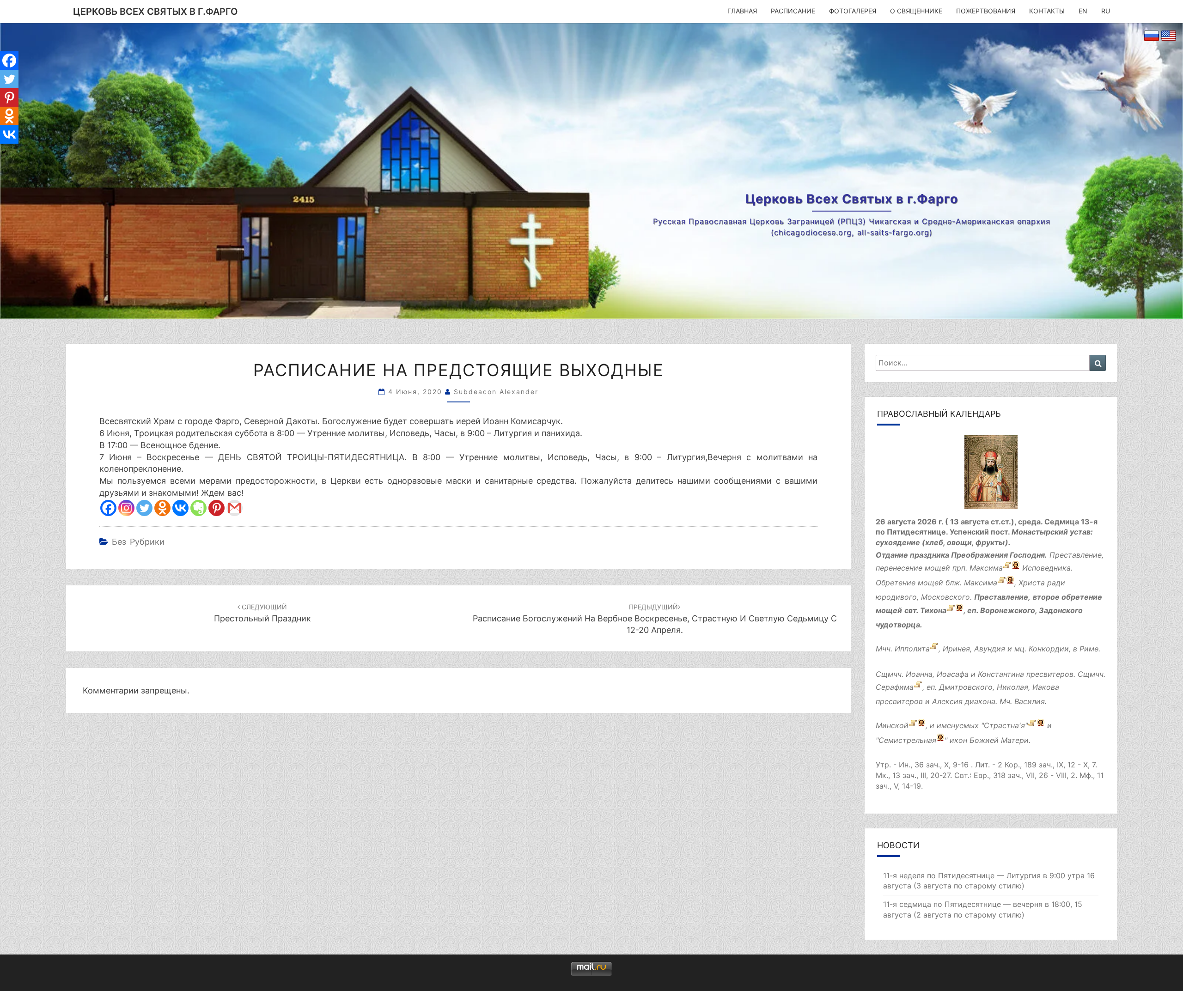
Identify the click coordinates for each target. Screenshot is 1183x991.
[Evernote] (198, 508)
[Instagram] (126, 508)
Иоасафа (953, 674)
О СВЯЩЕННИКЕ (916, 11)
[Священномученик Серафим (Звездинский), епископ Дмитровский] (918, 687)
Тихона (933, 610)
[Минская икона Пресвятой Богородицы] (913, 725)
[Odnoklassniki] (162, 508)
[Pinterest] (216, 508)
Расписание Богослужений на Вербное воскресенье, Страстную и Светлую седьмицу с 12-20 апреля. (655, 619)
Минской (892, 725)
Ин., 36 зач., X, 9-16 (934, 764)
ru (1105, 11)
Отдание (892, 554)
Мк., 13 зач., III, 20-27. (914, 775)
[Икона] (991, 475)
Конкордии (1049, 648)
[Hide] (3, 152)
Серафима (895, 687)
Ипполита (912, 648)
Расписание (793, 11)
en (1083, 11)
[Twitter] (144, 508)
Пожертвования (985, 11)
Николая (1012, 687)
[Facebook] (108, 508)
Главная (742, 11)
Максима (986, 568)
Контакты (1047, 11)
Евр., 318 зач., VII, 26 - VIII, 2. (1025, 775)
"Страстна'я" (1004, 725)
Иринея (956, 648)
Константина (1001, 674)
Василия (1029, 701)
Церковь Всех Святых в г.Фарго (155, 11)
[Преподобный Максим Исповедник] (1007, 568)
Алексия (947, 701)
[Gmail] (234, 508)
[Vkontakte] (180, 508)
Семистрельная (907, 740)
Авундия (989, 648)
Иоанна (919, 674)
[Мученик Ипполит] (934, 648)
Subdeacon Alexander (496, 391)
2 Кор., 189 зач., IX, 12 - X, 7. (1047, 764)
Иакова (1045, 687)
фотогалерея (852, 11)
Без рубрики (138, 542)
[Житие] (1001, 583)
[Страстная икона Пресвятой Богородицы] (1032, 725)
